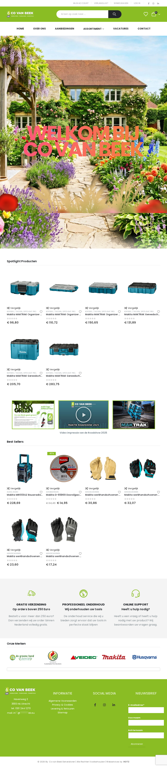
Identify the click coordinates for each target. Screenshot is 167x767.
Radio (15, 492)
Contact (144, 28)
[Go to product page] (25, 288)
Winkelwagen (121, 3)
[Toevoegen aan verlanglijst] (41, 311)
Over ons (39, 28)
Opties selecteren (116, 456)
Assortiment (92, 28)
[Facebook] (149, 3)
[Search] (114, 14)
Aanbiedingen (64, 28)
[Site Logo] (21, 14)
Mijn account (81, 3)
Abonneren (137, 744)
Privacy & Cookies (62, 704)
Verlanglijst (101, 3)
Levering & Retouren (63, 708)
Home (20, 28)
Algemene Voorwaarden (63, 700)
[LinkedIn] (158, 3)
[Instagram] (153, 3)
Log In (137, 3)
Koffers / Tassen (14, 311)
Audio (9, 492)
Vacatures (121, 28)
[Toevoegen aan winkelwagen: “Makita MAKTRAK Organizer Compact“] (64, 350)
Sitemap (63, 712)
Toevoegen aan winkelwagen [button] (37, 276)
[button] (83, 414)
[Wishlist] (145, 14)
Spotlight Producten (33, 311)
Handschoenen (92, 492)
